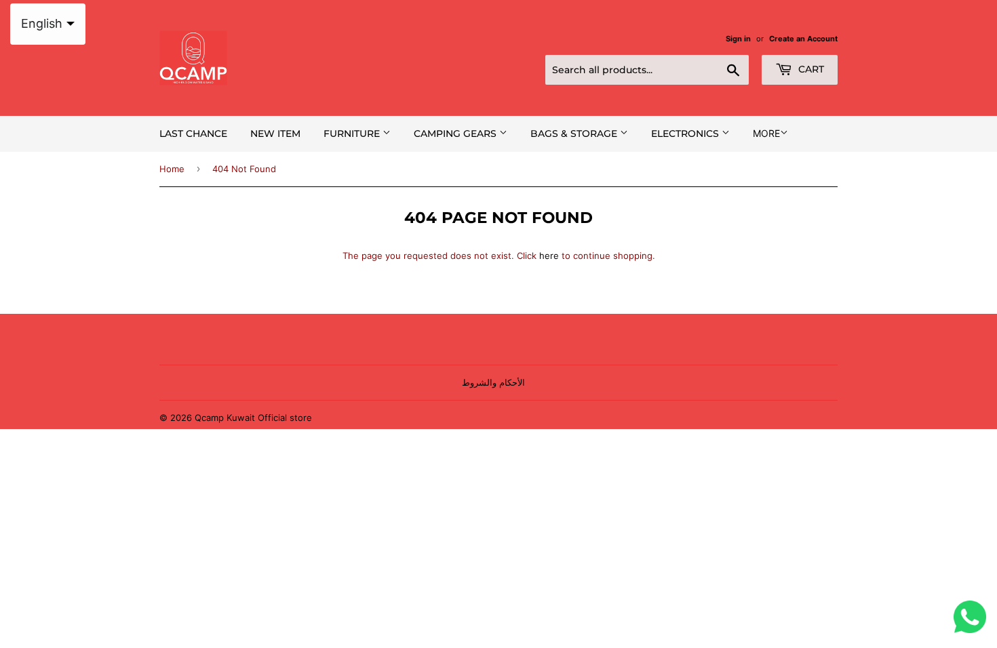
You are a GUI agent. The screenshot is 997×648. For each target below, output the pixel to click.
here (549, 255)
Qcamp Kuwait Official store (253, 417)
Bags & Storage (575, 133)
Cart (810, 69)
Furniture (353, 133)
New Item (275, 133)
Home (171, 168)
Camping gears (456, 133)
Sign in (738, 38)
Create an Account (803, 38)
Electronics (686, 133)
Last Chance (193, 133)
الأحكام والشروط (493, 382)
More (766, 133)
